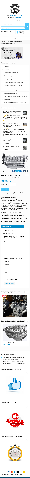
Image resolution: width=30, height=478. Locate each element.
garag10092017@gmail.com (11, 359)
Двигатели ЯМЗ (18, 41)
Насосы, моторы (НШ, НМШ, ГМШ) (14, 82)
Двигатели (10, 41)
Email (5, 272)
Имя (5, 267)
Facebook (13, 171)
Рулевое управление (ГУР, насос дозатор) (13, 86)
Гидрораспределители (10, 79)
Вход (2, 31)
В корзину (5, 189)
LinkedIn (18, 171)
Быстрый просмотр (15, 306)
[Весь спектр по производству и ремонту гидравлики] (15, 9)
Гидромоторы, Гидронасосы (12, 72)
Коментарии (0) (6, 226)
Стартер (6, 69)
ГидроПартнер (11, 474)
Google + (21, 171)
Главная (3, 41)
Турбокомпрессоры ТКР (11, 93)
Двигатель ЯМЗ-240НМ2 (8, 342)
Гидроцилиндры (8, 76)
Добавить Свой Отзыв (13, 177)
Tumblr (26, 171)
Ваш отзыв (7, 242)
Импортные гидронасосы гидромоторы (15, 96)
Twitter (16, 171)
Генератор (7, 66)
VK (24, 171)
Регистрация (8, 31)
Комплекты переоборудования (13, 90)
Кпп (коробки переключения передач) (15, 102)
